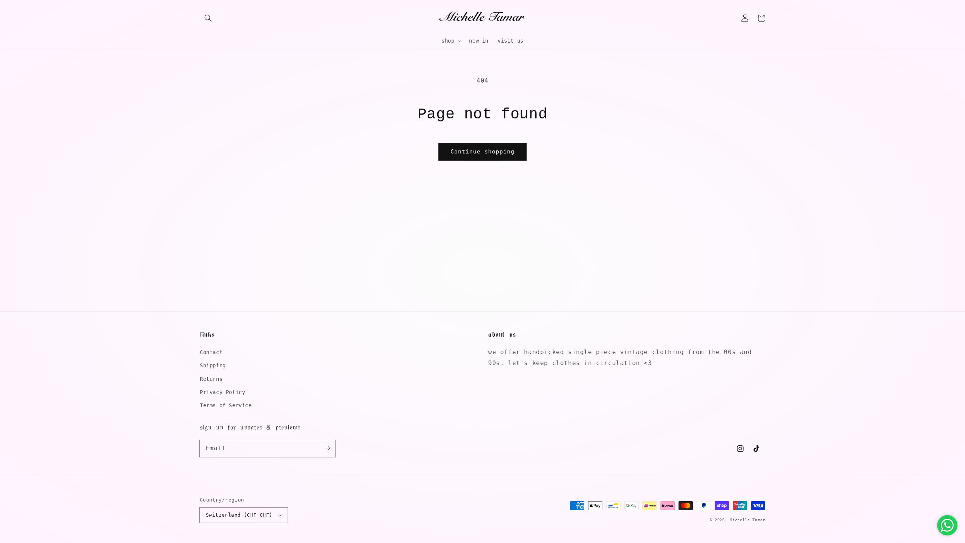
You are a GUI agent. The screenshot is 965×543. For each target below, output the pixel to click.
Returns (211, 379)
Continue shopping (482, 151)
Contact (211, 352)
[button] (208, 18)
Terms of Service (226, 405)
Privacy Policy (222, 392)
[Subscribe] (327, 448)
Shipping (213, 365)
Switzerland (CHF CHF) (239, 515)
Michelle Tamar (747, 520)
